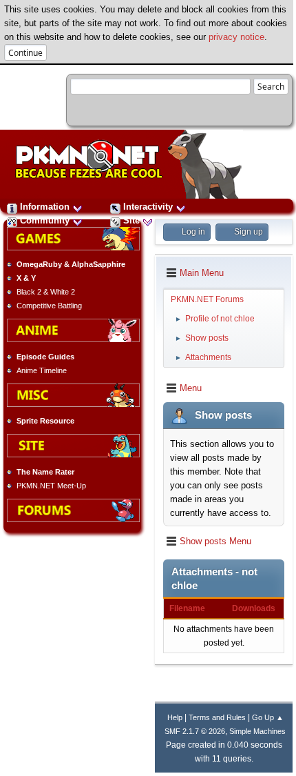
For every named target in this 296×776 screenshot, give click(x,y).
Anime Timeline (42, 370)
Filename (187, 608)
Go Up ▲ (268, 717)
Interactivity (148, 206)
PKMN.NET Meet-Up (51, 485)
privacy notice (236, 37)
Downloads (253, 608)
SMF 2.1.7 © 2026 (195, 731)
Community (44, 220)
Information (44, 206)
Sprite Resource (45, 421)
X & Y (26, 278)
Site (131, 220)
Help (174, 717)
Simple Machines (257, 731)
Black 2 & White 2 (46, 292)
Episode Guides (45, 356)
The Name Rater (45, 472)
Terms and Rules (217, 717)
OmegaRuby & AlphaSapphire (71, 264)
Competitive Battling (49, 305)
